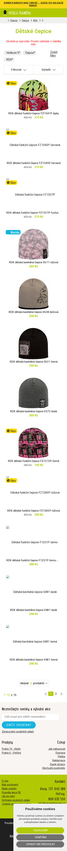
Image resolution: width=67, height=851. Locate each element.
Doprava (60, 752)
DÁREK (8, 2)
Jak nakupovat (56, 748)
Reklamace (58, 760)
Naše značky (9, 788)
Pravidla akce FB (11, 792)
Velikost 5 (12, 52)
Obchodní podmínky (53, 768)
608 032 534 (56, 799)
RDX (35, 20)
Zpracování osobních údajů (18, 731)
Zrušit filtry (53, 53)
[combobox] (33, 683)
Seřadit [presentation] (46, 69)
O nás (5, 780)
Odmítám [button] (40, 837)
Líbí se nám (8, 796)
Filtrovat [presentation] (16, 69)
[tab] (19, 69)
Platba (61, 756)
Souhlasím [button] (41, 830)
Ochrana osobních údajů (16, 800)
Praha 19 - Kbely (11, 748)
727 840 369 (56, 788)
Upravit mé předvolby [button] (40, 844)
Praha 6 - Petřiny (11, 752)
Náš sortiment (10, 784)
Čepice (14, 20)
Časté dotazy (57, 764)
